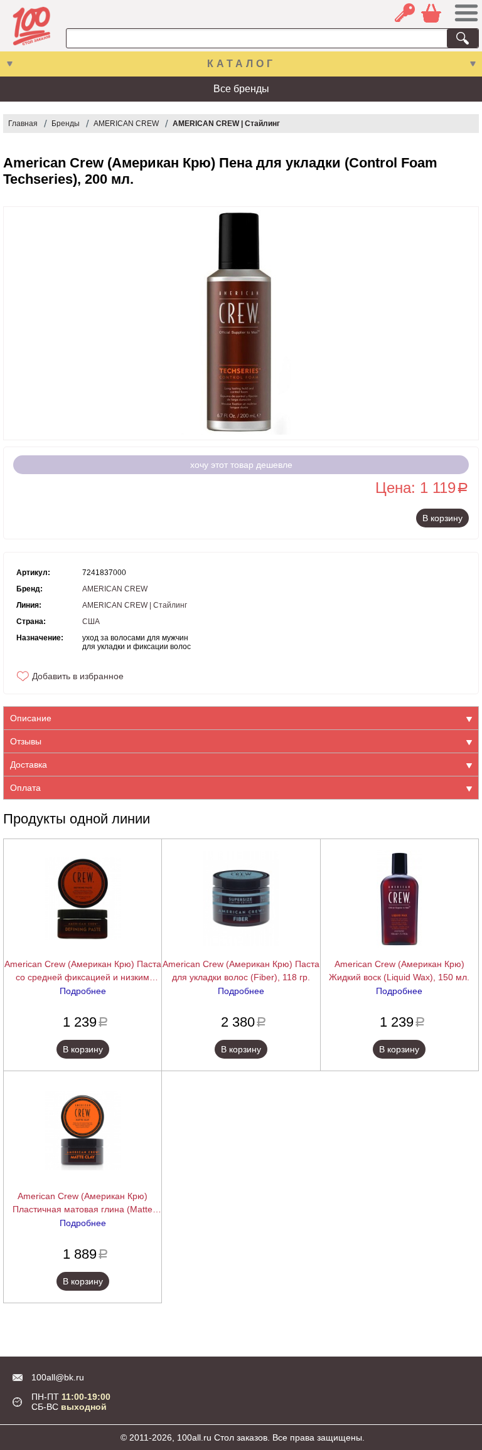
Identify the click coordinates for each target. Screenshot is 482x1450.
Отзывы (25, 741)
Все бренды (241, 88)
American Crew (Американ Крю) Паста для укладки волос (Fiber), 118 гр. (241, 970)
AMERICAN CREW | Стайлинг (226, 123)
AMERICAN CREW (126, 123)
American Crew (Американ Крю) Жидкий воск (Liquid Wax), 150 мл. (399, 970)
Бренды (65, 123)
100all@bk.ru (57, 1377)
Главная (23, 123)
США (91, 621)
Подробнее (83, 991)
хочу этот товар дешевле (241, 465)
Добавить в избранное (78, 676)
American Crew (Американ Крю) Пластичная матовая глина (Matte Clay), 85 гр (83, 1203)
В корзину (442, 518)
